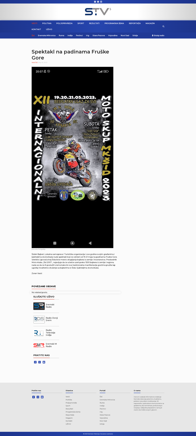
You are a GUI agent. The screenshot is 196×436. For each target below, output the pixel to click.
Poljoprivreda (64, 23)
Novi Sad (125, 35)
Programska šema (114, 23)
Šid (33, 35)
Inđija (70, 35)
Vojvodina (112, 35)
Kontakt (36, 29)
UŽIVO (49, 29)
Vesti (34, 23)
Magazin (150, 23)
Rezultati (94, 23)
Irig (87, 35)
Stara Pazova (99, 35)
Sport (80, 23)
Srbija (135, 35)
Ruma (61, 35)
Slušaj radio (158, 35)
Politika (46, 23)
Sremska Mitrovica (46, 35)
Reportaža (135, 23)
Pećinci (79, 35)
